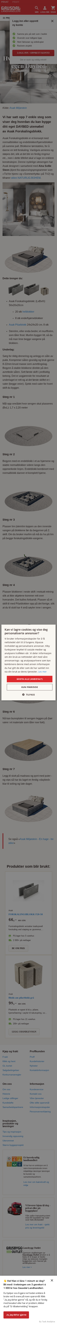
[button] (28, 694)
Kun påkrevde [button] (29, 687)
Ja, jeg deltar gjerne (16, 1315)
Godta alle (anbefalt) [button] (30, 679)
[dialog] (28, 662)
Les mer (42, 671)
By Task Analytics (47, 1321)
